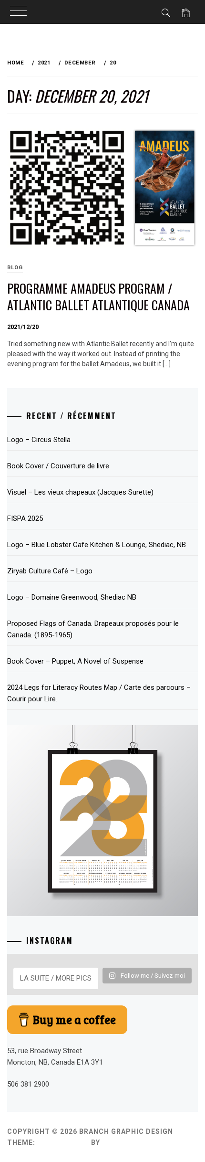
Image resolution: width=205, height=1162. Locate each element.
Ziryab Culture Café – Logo (49, 571)
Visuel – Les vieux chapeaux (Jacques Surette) (80, 492)
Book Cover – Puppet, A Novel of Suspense (75, 661)
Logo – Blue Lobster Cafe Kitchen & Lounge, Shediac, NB (96, 544)
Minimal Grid (63, 1142)
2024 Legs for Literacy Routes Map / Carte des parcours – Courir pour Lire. (99, 693)
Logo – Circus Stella (39, 439)
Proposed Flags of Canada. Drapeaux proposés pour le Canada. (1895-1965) (93, 629)
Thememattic (129, 1142)
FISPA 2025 (25, 518)
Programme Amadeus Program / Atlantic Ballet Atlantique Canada (98, 296)
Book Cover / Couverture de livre (58, 466)
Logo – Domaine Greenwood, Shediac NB (71, 597)
